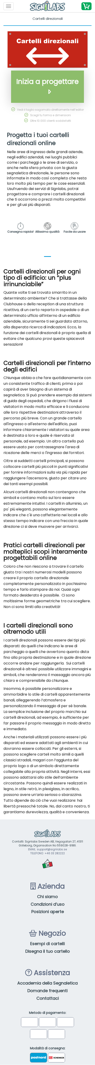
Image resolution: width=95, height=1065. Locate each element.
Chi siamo (47, 896)
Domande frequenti (47, 991)
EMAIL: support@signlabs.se (47, 849)
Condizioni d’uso (48, 904)
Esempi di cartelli (47, 943)
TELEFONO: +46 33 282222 (47, 853)
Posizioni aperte (47, 911)
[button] (86, 6)
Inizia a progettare (47, 81)
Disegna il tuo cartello (47, 951)
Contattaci (47, 998)
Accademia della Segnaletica (47, 983)
